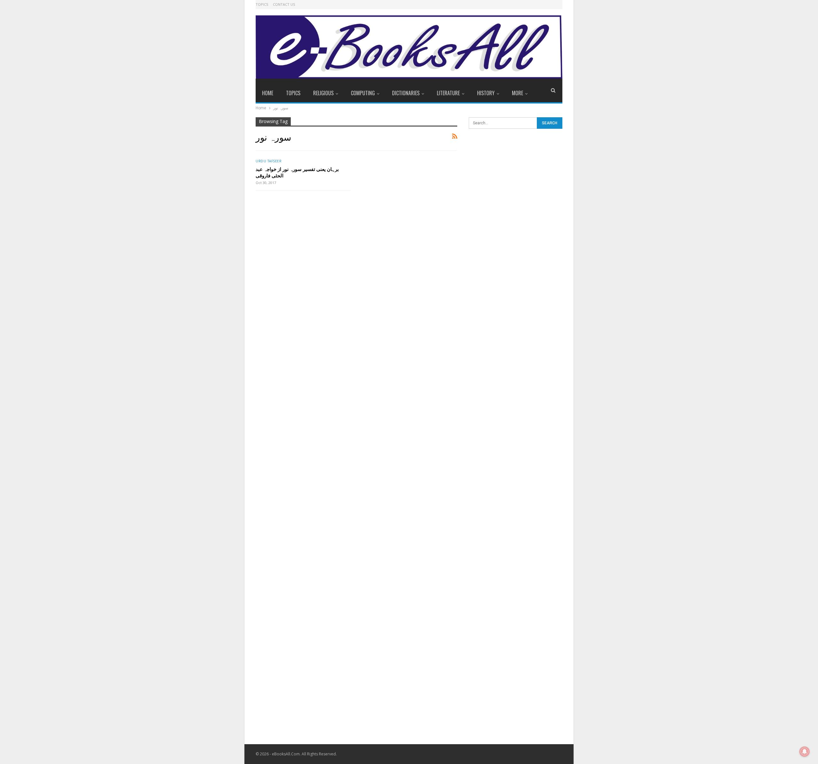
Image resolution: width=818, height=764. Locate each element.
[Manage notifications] (804, 751)
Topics (262, 4)
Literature (448, 93)
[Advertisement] (515, 236)
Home (267, 93)
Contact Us (284, 4)
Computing (363, 93)
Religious (323, 93)
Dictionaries (406, 93)
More (517, 93)
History (486, 93)
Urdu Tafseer (269, 161)
